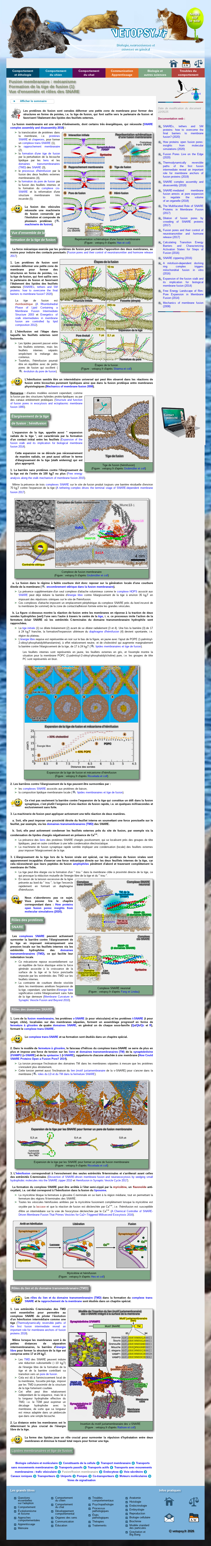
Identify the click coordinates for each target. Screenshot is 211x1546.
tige (100, 616)
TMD (27, 1359)
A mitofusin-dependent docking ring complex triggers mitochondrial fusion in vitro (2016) (183, 268)
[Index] (186, 66)
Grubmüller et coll (134, 468)
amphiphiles (81, 863)
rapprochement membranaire (42, 146)
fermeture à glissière (24, 1025)
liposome (100, 1190)
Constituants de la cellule (79, 1463)
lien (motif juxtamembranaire (88, 1070)
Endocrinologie (138, 1505)
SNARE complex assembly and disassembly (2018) (183, 183)
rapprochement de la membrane (61, 1301)
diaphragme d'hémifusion (104, 631)
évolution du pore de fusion (39, 371)
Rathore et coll (126, 1427)
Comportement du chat (89, 72)
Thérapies (98, 1521)
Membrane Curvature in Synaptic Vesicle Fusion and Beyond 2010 (46, 998)
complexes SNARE (58, 484)
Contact (196, 93)
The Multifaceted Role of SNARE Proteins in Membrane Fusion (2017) (183, 209)
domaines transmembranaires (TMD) (70, 824)
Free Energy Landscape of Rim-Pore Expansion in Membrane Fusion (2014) (183, 294)
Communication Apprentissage (122, 72)
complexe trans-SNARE (37, 143)
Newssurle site (194, 17)
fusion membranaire (41, 1018)
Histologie (135, 1501)
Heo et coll (97, 1276)
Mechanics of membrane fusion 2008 (69, 386)
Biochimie (135, 1521)
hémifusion (23, 1173)
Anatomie (135, 1497)
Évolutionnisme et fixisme (27, 1512)
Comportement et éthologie (22, 72)
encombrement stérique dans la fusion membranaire (80, 586)
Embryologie (136, 1509)
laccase (41, 1206)
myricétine (120, 1187)
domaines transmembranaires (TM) (102, 1051)
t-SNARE (137, 1018)
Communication (64, 1521)
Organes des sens (66, 1517)
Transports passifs (70, 1467)
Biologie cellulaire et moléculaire (36, 1463)
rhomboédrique (24, 304)
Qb (138, 1025)
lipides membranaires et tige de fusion (118, 646)
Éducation (61, 1525)
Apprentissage (26, 1524)
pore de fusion (48, 1374)
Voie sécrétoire (133, 1471)
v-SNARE (78, 1018)
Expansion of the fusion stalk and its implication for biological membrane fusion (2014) (183, 282)
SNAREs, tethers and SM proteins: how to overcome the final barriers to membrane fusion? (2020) (183, 131)
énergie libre (75, 595)
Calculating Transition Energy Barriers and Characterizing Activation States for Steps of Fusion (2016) (183, 247)
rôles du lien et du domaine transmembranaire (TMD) (65, 1297)
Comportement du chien (56, 72)
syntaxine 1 (54, 1055)
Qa (133, 1025)
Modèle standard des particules (139, 1526)
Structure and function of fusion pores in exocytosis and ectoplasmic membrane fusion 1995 (46, 403)
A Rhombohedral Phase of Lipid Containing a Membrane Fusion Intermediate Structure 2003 (36, 309)
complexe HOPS (127, 591)
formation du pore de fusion (38, 181)
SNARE (36, 167)
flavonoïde (139, 1187)
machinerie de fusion (38, 224)
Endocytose (110, 1471)
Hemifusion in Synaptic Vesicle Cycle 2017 (101, 1180)
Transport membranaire (116, 1463)
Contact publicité (171, 416)
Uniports (66, 1476)
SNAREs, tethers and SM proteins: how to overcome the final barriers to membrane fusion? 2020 (34, 290)
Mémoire (23, 1528)
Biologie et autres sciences (155, 72)
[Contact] (169, 1521)
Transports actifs (98, 1467)
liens (46, 160)
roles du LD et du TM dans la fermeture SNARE (66, 1074)
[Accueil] (173, 66)
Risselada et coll (97, 776)
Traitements (99, 1525)
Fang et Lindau (130, 991)
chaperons (38, 139)
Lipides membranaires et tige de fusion (42, 1450)
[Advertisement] (180, 336)
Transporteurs (46, 1476)
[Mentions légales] (198, 66)
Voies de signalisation (81, 1480)
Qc (142, 1025)
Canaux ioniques (21, 1476)
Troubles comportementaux (103, 1499)
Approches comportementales (29, 1519)
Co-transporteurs (103, 1476)
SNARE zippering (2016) (177, 258)
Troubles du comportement (188, 72)
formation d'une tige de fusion (41, 153)
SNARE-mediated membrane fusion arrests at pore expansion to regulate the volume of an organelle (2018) (183, 196)
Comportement (26, 1507)
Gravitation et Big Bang (137, 1533)
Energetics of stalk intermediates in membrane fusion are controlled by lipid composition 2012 (36, 320)
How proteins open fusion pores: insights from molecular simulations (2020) (49, 908)
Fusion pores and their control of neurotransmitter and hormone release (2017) (183, 234)
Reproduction (137, 1513)
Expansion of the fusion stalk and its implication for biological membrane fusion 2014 (46, 443)
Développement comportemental (64, 1512)
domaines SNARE (64, 1025)
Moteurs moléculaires (133, 1476)
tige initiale (28, 628)
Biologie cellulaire (139, 1517)
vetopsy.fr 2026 (183, 1531)
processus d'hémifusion (36, 170)
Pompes (82, 1476)
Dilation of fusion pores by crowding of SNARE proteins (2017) (183, 222)
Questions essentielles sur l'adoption (26, 1500)
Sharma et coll (122, 368)
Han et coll (123, 242)
